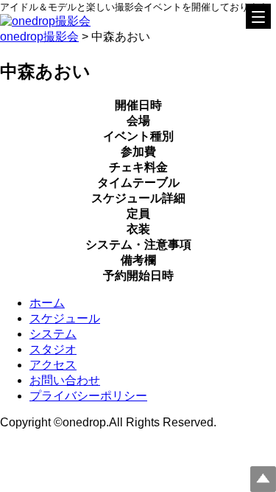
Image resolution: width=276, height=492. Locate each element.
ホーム (47, 303)
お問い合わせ (64, 380)
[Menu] (258, 16)
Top (263, 479)
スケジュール (64, 318)
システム (53, 334)
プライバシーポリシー (88, 395)
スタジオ (53, 349)
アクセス (53, 364)
